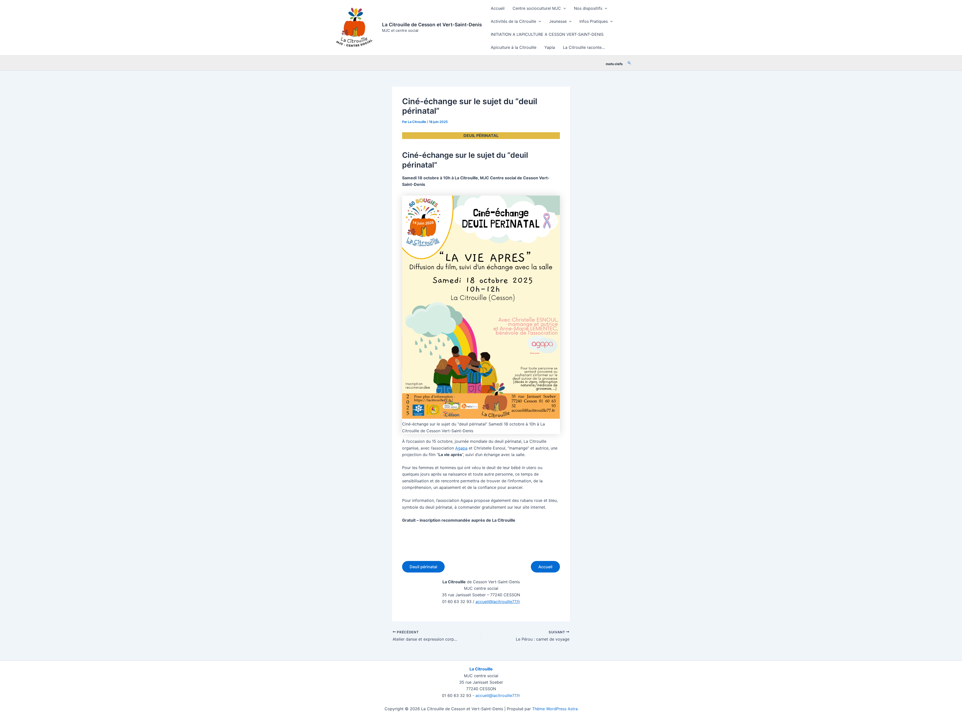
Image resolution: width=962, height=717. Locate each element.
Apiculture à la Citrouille (513, 47)
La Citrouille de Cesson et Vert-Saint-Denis (432, 25)
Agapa (461, 448)
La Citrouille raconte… (584, 47)
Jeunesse (558, 21)
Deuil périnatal (423, 566)
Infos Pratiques (593, 21)
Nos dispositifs (588, 8)
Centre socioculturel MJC (537, 8)
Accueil (498, 8)
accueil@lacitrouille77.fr (497, 601)
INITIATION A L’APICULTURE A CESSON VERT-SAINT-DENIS (547, 34)
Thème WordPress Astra (555, 708)
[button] (563, 8)
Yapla (549, 47)
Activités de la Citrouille (513, 21)
